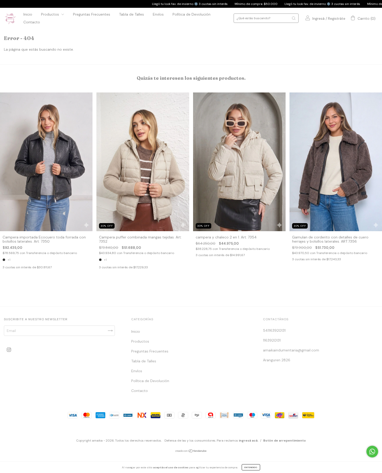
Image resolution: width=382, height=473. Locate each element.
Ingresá (318, 18)
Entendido (251, 467)
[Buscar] (293, 18)
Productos (50, 14)
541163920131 (274, 330)
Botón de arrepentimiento (284, 440)
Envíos (158, 14)
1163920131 (272, 340)
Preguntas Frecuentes (91, 14)
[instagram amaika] (9, 350)
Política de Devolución (191, 14)
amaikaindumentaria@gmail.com (291, 350)
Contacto (31, 22)
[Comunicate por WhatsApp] (372, 451)
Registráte (336, 18)
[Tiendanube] (191, 451)
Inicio (27, 14)
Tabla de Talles (131, 14)
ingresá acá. (248, 440)
